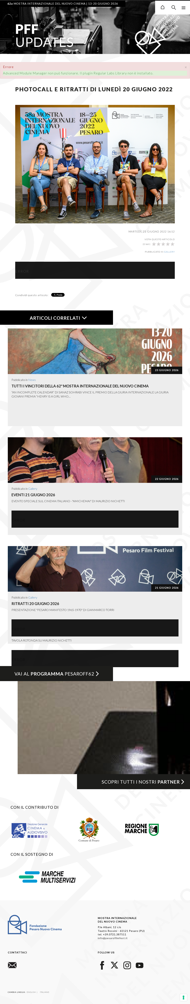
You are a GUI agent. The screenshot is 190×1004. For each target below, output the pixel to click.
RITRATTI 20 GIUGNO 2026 (35, 603)
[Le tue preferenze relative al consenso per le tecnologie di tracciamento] (183, 997)
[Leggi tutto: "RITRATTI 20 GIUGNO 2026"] (95, 569)
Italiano (44, 992)
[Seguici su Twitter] (114, 964)
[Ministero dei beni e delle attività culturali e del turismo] (34, 830)
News (32, 379)
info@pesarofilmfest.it (113, 938)
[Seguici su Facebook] (102, 964)
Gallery (169, 251)
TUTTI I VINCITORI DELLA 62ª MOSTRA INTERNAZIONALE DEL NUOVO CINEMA (80, 386)
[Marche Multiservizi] (47, 876)
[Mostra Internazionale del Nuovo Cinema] (162, 7)
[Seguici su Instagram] (127, 964)
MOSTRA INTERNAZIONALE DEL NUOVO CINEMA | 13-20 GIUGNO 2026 (62, 3)
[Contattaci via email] (12, 964)
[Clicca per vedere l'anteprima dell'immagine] (95, 164)
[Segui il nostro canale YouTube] (139, 964)
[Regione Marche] (142, 829)
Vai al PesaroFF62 (54, 673)
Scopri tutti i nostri (141, 782)
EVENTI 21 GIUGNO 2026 (33, 495)
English (31, 992)
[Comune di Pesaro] (89, 829)
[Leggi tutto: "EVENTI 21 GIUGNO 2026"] (95, 460)
